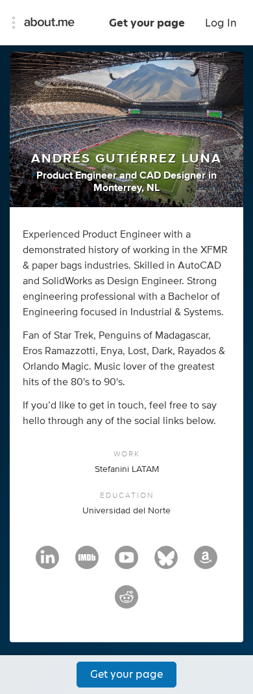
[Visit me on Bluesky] (166, 563)
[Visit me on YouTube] (126, 563)
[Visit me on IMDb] (87, 563)
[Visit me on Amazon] (205, 563)
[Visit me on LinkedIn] (47, 563)
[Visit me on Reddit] (126, 602)
